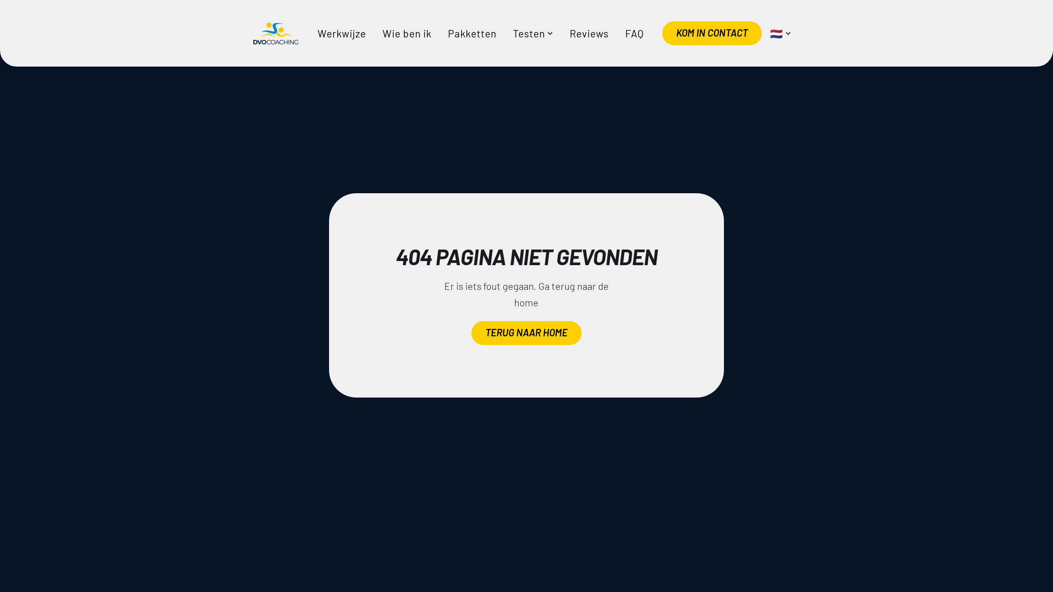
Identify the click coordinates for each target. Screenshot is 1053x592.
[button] (533, 33)
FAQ (634, 33)
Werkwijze (342, 33)
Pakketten (472, 33)
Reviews (589, 33)
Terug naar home (526, 332)
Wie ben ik (407, 33)
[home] (276, 33)
